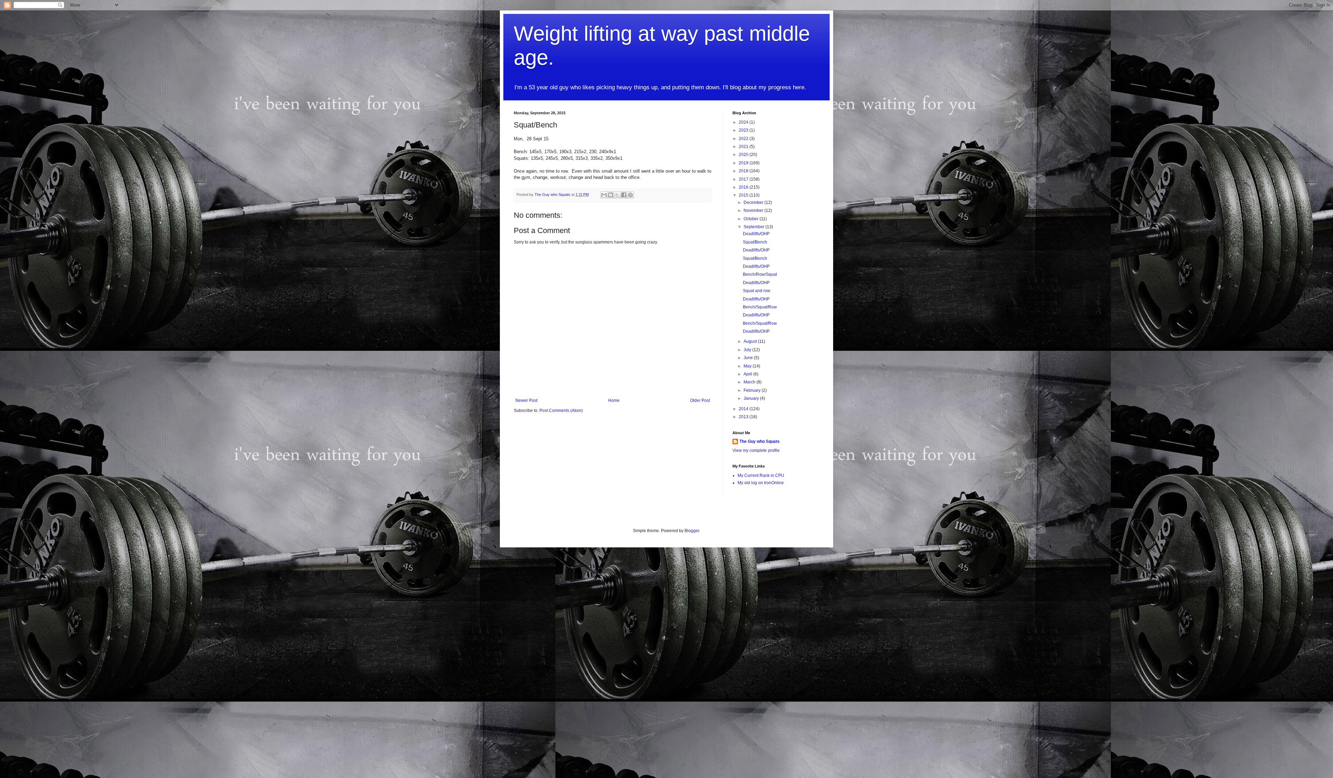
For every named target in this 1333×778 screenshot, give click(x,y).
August (751, 341)
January (752, 398)
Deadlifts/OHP (756, 233)
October (752, 218)
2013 (744, 416)
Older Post (700, 400)
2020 (744, 154)
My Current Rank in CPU (761, 475)
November (754, 210)
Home (614, 400)
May (748, 366)
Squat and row (756, 290)
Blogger (692, 530)
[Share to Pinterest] (630, 194)
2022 (744, 138)
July (748, 349)
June (749, 357)
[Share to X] (617, 194)
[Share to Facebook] (623, 194)
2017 (744, 179)
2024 (744, 122)
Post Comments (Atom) (561, 410)
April (748, 374)
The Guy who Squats (759, 441)
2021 (744, 146)
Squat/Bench (755, 242)
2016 (744, 187)
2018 (744, 170)
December (754, 202)
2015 (744, 195)
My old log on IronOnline (761, 482)
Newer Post (526, 400)
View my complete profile (756, 450)
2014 (744, 408)
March (750, 382)
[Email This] (604, 194)
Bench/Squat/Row (760, 307)
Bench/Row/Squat (760, 274)
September (754, 226)
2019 (744, 162)
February (753, 390)
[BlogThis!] (610, 194)
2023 (744, 130)
